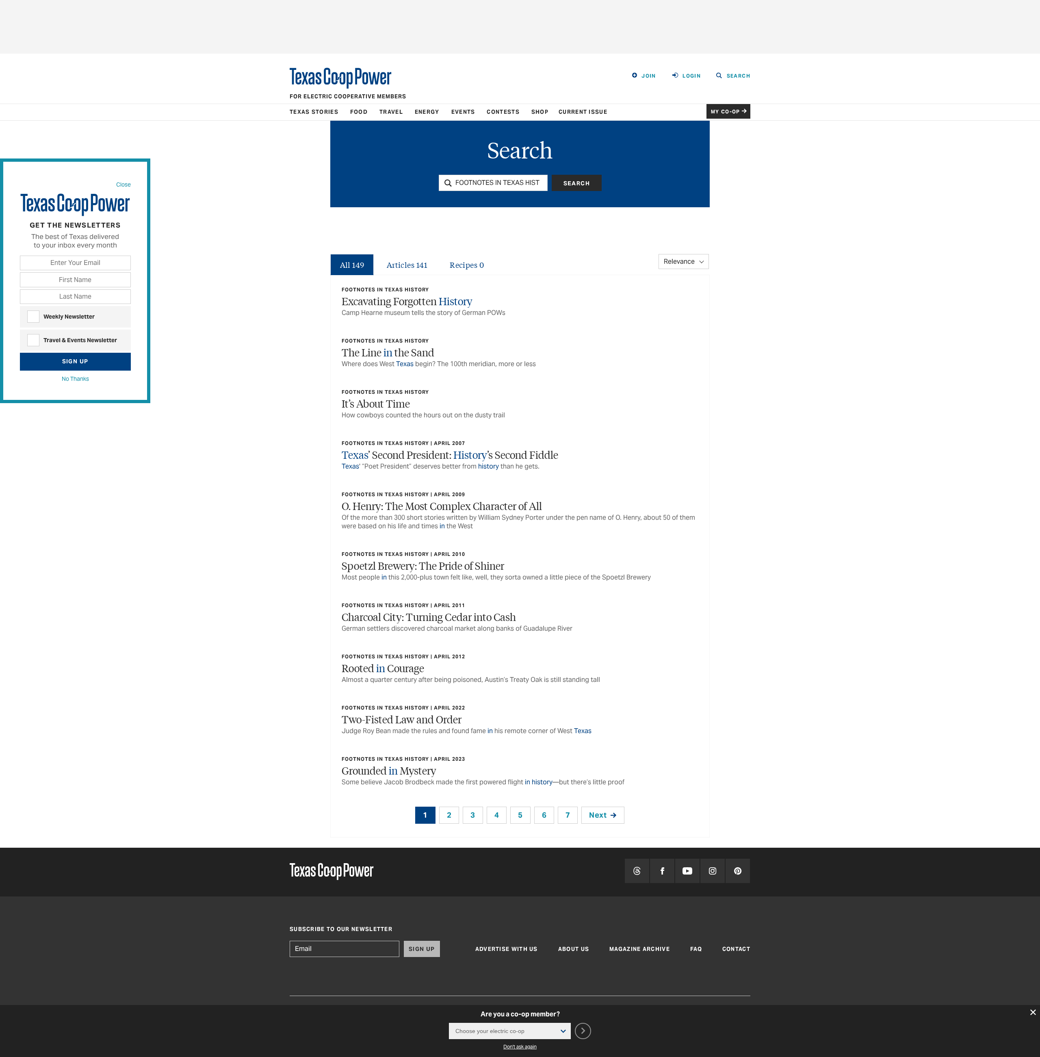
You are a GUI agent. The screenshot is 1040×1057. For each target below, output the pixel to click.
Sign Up (75, 361)
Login (691, 76)
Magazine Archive (639, 949)
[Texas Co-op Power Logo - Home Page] (331, 872)
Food (359, 112)
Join (648, 76)
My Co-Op (725, 112)
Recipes (467, 264)
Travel (391, 112)
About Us (573, 949)
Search (576, 183)
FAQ (696, 949)
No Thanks (75, 378)
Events (463, 112)
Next (598, 815)
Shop (539, 112)
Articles (407, 264)
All (352, 264)
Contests (503, 112)
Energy (427, 112)
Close (123, 184)
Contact (736, 949)
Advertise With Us (506, 949)
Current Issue (583, 112)
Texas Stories (314, 112)
